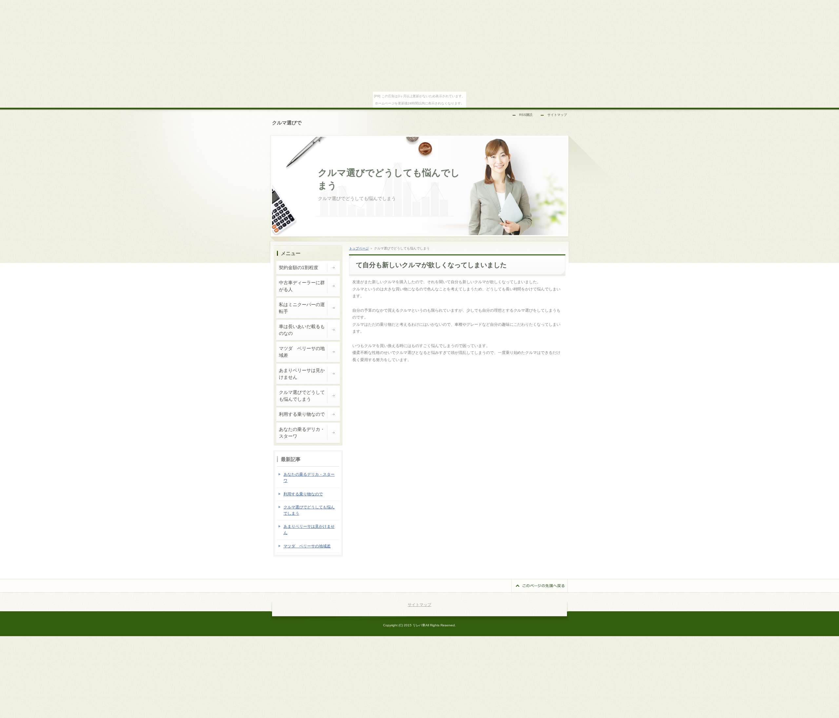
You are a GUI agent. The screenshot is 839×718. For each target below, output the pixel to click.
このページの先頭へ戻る (539, 585)
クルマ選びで (287, 122)
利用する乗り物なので (302, 414)
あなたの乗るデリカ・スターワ (302, 433)
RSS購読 (526, 115)
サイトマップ (557, 115)
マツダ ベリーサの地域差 (302, 352)
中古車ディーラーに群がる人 (302, 286)
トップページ (359, 248)
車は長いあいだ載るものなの (302, 330)
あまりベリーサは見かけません (302, 374)
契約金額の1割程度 (298, 267)
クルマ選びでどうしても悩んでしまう (302, 396)
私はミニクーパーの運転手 (302, 308)
